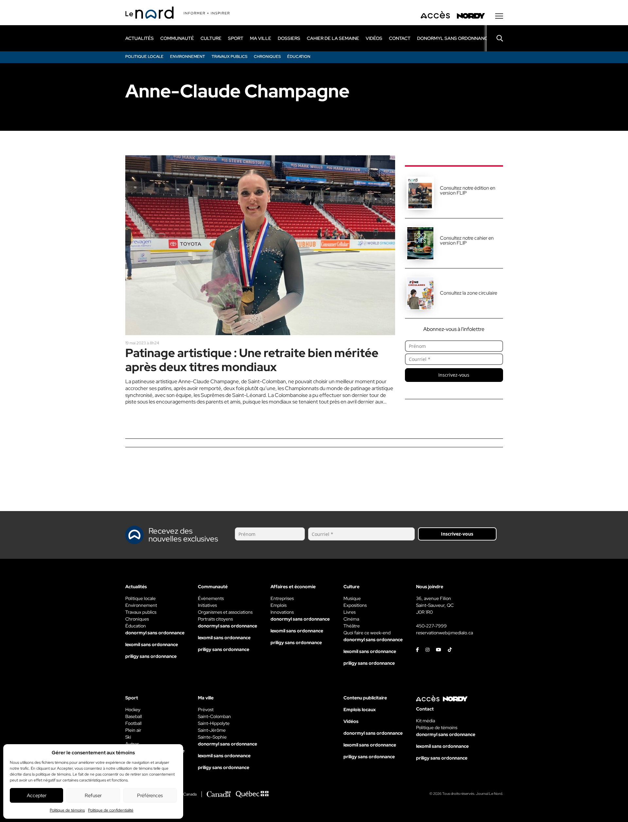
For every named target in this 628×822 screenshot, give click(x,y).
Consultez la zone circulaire (468, 293)
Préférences (150, 795)
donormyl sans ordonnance (454, 38)
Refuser (93, 795)
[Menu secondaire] (499, 16)
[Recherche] (495, 38)
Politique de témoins (67, 810)
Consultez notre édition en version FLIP (467, 190)
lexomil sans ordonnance (151, 644)
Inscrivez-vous (453, 375)
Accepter (36, 795)
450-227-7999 (431, 626)
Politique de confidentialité (110, 810)
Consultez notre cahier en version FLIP (467, 240)
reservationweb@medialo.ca (444, 633)
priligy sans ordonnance (151, 656)
